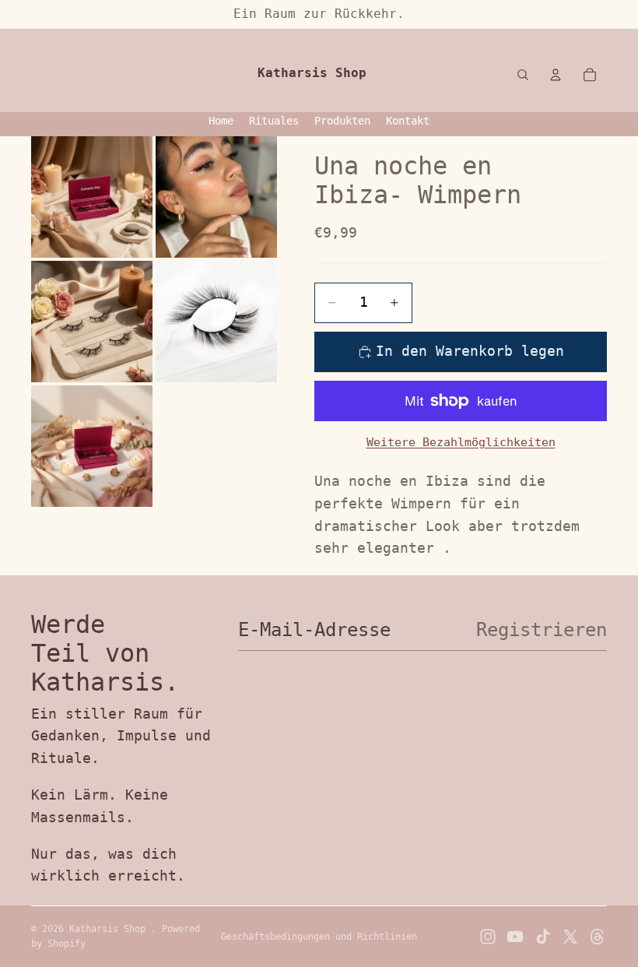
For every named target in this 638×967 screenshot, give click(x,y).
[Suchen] (523, 75)
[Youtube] (515, 936)
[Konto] (555, 75)
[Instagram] (487, 936)
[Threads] (597, 936)
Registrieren (541, 630)
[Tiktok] (543, 936)
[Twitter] (570, 936)
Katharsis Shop (110, 928)
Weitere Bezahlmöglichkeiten (461, 442)
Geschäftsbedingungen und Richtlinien (319, 936)
